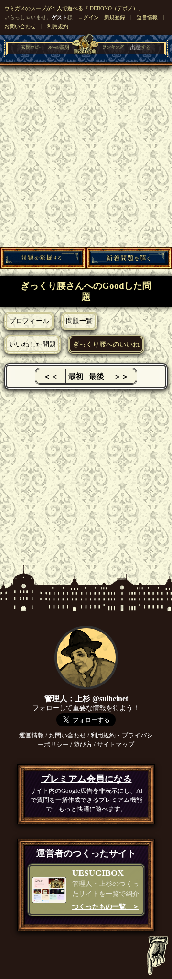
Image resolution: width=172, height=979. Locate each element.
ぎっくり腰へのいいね (106, 344)
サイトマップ (115, 744)
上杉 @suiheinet (101, 699)
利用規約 (57, 26)
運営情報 (147, 17)
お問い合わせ (20, 26)
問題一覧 (79, 321)
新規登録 (114, 17)
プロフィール (29, 321)
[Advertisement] (86, 156)
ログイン (88, 17)
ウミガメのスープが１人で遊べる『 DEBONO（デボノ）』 (73, 8)
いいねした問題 (32, 344)
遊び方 (83, 744)
